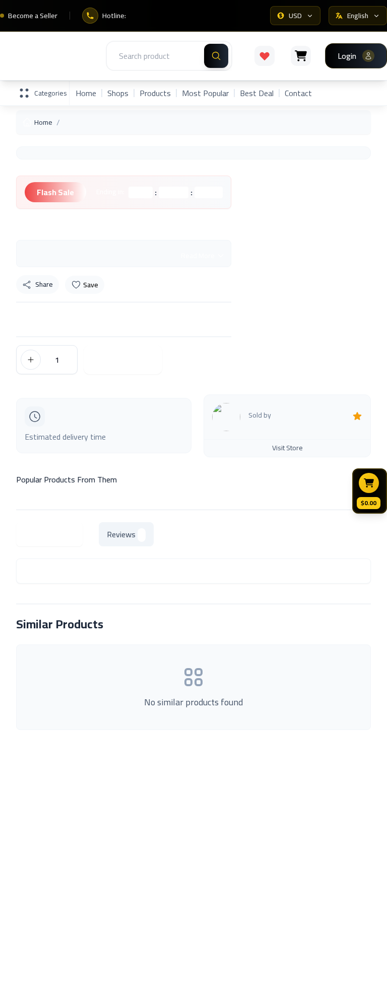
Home (86, 93)
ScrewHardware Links (236, 814)
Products (155, 93)
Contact (298, 93)
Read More (198, 256)
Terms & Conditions (233, 902)
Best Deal (257, 93)
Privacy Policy (223, 923)
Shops (117, 93)
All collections (39, 902)
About (210, 793)
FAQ (207, 881)
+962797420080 (344, 967)
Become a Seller (32, 16)
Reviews (121, 534)
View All (346, 624)
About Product (49, 534)
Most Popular (205, 93)
